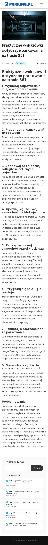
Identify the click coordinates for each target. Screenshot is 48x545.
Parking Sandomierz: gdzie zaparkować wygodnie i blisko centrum (22, 525)
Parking (21, 63)
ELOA (35, 540)
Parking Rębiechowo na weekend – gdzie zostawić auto (22, 493)
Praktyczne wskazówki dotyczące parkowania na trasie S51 (22, 50)
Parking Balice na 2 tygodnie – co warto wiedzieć (22, 503)
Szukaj (9, 462)
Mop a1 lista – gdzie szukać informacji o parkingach (22, 514)
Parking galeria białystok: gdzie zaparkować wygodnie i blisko (19, 482)
